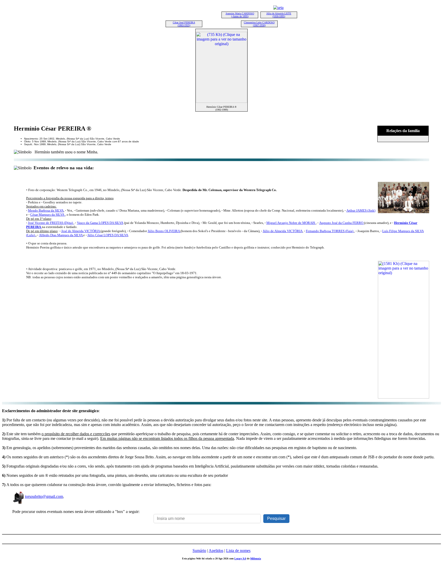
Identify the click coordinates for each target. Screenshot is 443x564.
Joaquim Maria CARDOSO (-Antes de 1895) (240, 15)
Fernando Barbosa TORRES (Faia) (329, 231)
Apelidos (216, 550)
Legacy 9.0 (240, 558)
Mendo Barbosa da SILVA (46, 210)
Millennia (255, 558)
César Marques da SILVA (47, 214)
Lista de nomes (238, 550)
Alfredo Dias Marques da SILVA (61, 235)
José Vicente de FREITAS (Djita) (51, 223)
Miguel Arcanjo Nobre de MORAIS (291, 223)
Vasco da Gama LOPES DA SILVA (100, 223)
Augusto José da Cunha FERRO (341, 223)
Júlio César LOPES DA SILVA (107, 235)
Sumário (199, 550)
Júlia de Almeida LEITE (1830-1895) (278, 15)
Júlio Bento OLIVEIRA (164, 231)
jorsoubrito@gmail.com (44, 496)
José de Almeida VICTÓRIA (80, 231)
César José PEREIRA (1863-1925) (184, 24)
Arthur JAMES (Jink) (360, 210)
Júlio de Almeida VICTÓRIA (283, 231)
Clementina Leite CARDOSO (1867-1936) (259, 24)
